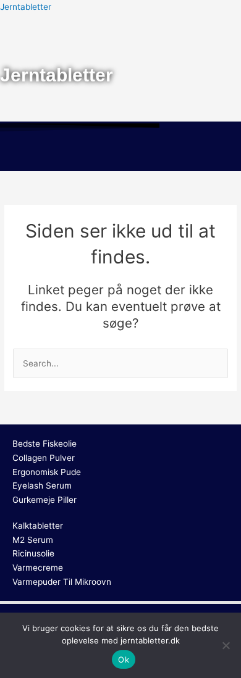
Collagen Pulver (43, 458)
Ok (123, 659)
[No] (225, 645)
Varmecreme (37, 568)
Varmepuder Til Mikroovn (61, 582)
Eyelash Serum (42, 485)
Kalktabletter (37, 526)
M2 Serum (32, 540)
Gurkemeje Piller (44, 500)
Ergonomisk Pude (46, 472)
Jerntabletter (25, 7)
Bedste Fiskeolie (44, 444)
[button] (120, 153)
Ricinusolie (33, 553)
